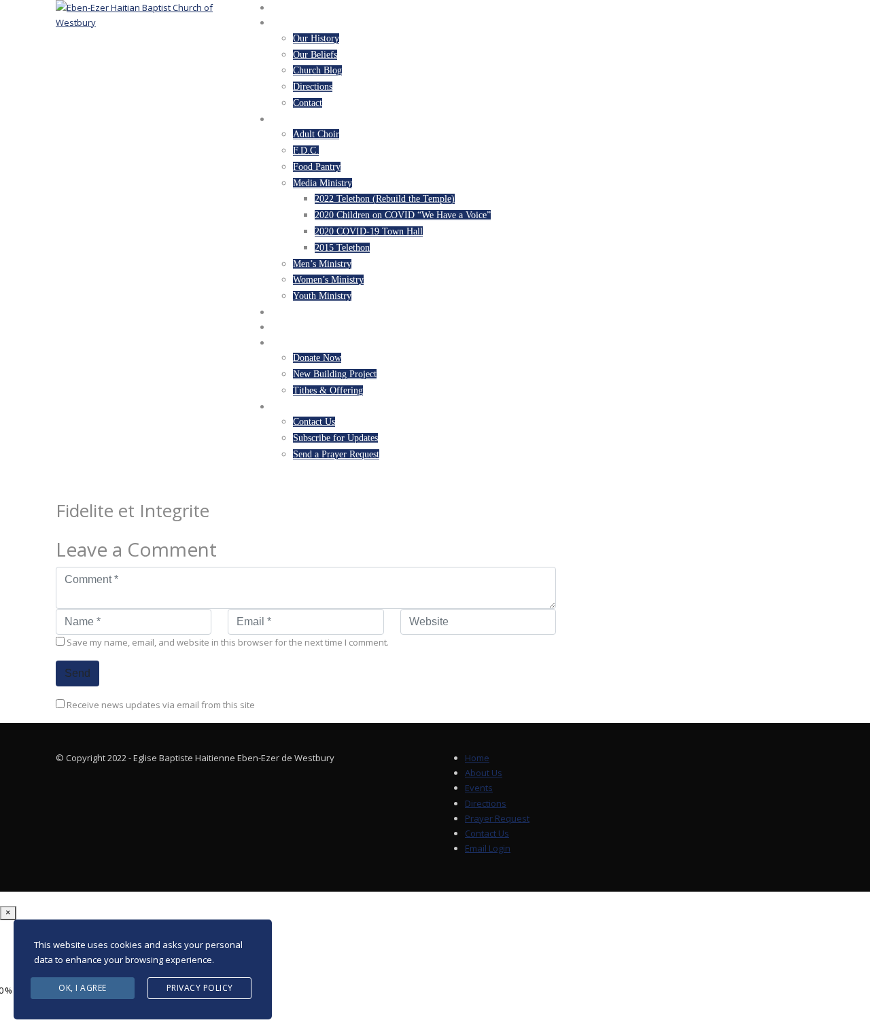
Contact (307, 103)
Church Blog (317, 70)
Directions (312, 87)
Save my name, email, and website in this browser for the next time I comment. (228, 642)
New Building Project (335, 374)
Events (289, 312)
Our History (316, 38)
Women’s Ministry (328, 280)
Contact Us (314, 422)
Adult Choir (316, 134)
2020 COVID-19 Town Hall (369, 231)
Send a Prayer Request (336, 454)
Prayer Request (497, 818)
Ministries (297, 119)
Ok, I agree (82, 988)
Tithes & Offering (328, 390)
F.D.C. (306, 150)
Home (284, 8)
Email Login (487, 848)
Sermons (293, 327)
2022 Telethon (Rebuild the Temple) (385, 199)
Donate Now (317, 358)
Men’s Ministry (322, 264)
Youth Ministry (322, 296)
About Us (294, 23)
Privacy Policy (200, 988)
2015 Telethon (342, 248)
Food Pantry (317, 167)
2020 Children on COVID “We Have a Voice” (403, 215)
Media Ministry (322, 183)
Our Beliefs (315, 55)
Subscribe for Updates (335, 438)
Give (282, 343)
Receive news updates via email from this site (160, 705)
